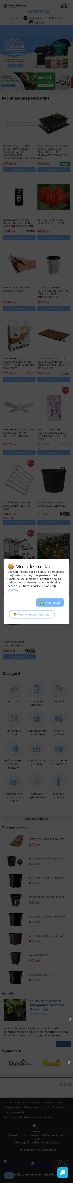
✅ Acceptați (50, 602)
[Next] (69, 1019)
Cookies (12, 589)
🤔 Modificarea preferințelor (32, 614)
